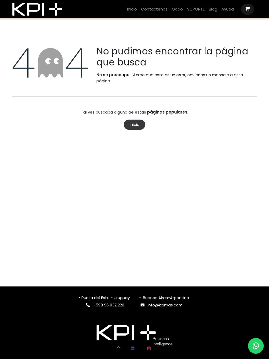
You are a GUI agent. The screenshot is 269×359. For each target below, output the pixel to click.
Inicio (134, 124)
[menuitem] (132, 9)
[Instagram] (149, 348)
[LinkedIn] (132, 348)
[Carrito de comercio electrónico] (247, 9)
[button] (118, 347)
